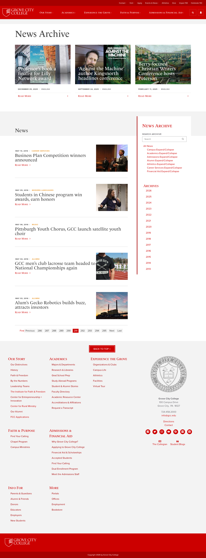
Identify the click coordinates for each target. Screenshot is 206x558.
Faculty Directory (61, 391)
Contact (169, 425)
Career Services (41, 151)
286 (40, 330)
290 (69, 330)
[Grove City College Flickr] (182, 431)
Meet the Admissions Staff (65, 474)
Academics (58, 359)
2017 (148, 244)
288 (54, 330)
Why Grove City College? (65, 441)
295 (104, 330)
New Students (18, 520)
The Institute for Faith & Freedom (28, 391)
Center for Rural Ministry (23, 406)
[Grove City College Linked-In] (189, 431)
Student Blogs (177, 444)
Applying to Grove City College (68, 447)
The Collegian (159, 444)
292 (83, 330)
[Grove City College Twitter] (154, 431)
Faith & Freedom (19, 375)
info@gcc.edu (169, 415)
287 (47, 330)
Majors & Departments (63, 364)
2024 (148, 202)
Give (174, 3)
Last (119, 330)
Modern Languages (43, 190)
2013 (148, 268)
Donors (14, 504)
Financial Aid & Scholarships (66, 452)
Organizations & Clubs (104, 364)
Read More (21, 165)
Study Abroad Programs (64, 380)
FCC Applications (20, 417)
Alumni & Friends (20, 498)
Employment (58, 504)
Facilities (97, 380)
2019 (148, 232)
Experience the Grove (109, 359)
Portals (55, 493)
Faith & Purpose (21, 430)
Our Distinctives (19, 364)
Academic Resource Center (66, 397)
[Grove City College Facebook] (148, 431)
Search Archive (152, 134)
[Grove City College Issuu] (175, 431)
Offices (55, 498)
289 (61, 330)
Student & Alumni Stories (65, 386)
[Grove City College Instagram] (161, 431)
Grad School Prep (61, 375)
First (22, 330)
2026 (148, 190)
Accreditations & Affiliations (66, 402)
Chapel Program (19, 441)
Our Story (16, 359)
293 (90, 330)
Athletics (165, 3)
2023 (148, 208)
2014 (148, 262)
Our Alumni (17, 411)
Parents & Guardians (21, 493)
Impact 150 (183, 3)
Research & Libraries (62, 370)
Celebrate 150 (196, 3)
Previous (30, 330)
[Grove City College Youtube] (168, 431)
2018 (148, 238)
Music (35, 225)
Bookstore (57, 509)
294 (97, 330)
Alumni (36, 259)
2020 (149, 226)
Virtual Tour (99, 386)
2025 (148, 196)
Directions (168, 421)
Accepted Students (62, 458)
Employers (16, 515)
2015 (148, 256)
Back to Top (101, 348)
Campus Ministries (20, 447)
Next (111, 330)
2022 (148, 214)
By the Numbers (19, 380)
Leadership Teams (20, 386)
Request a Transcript (62, 408)
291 (75, 330)
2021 (148, 220)
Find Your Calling (20, 436)
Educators (16, 509)
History (14, 370)
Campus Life (99, 370)
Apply (139, 3)
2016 (148, 250)
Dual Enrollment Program (65, 468)
